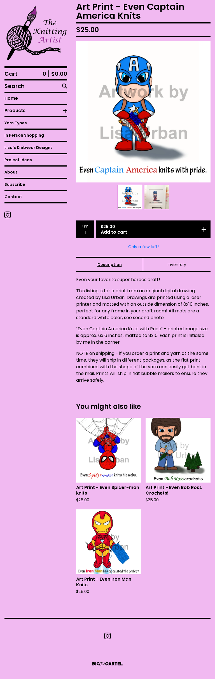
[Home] (35, 32)
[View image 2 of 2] (156, 197)
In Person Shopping (24, 135)
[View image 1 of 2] (130, 197)
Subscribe (14, 184)
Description (109, 264)
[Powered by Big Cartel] (107, 664)
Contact (13, 197)
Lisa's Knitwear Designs (28, 147)
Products (14, 110)
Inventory (177, 264)
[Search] (64, 86)
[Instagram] (7, 215)
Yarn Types (15, 123)
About (10, 172)
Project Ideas (18, 160)
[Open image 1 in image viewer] (143, 111)
